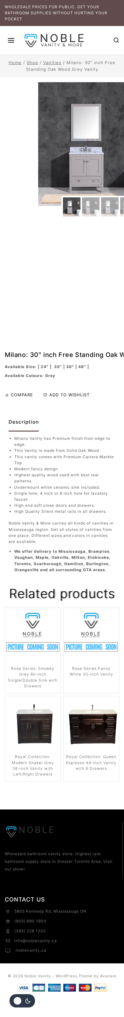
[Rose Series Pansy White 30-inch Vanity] (91, 635)
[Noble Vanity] (54, 40)
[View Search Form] (116, 40)
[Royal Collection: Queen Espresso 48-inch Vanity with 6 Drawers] (91, 723)
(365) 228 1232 (30, 930)
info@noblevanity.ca (35, 940)
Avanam (108, 976)
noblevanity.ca (30, 950)
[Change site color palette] (22, 1000)
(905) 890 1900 (30, 921)
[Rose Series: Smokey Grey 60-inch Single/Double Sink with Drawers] (32, 635)
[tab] (24, 422)
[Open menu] (11, 40)
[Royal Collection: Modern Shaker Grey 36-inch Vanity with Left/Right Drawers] (32, 723)
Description (24, 422)
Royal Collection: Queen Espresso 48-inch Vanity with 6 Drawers (91, 762)
